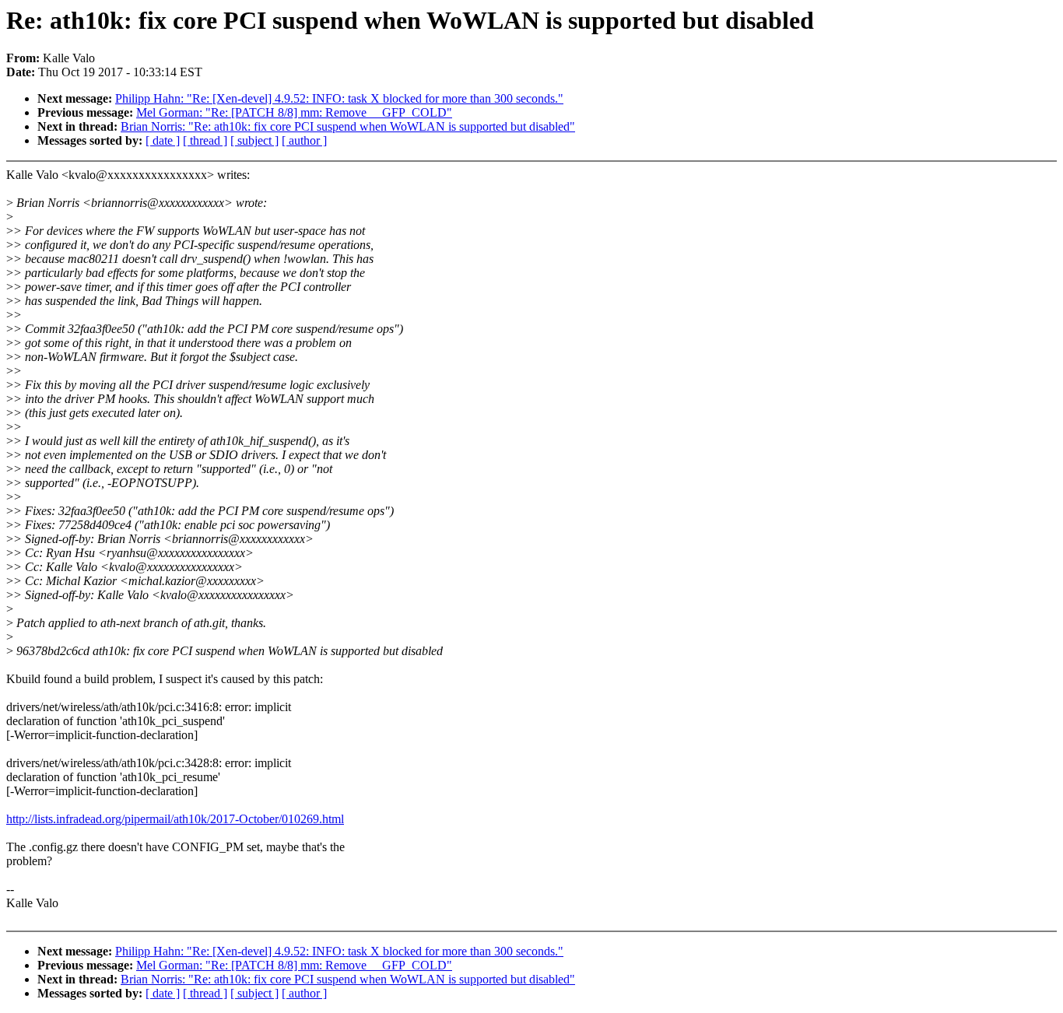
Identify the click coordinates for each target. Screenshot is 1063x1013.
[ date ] (163, 140)
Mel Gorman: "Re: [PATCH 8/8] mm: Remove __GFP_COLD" (294, 112)
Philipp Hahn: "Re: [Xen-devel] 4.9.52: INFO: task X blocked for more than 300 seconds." (339, 98)
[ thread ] (205, 140)
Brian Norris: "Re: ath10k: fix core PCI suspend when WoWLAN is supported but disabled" (348, 126)
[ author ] (304, 140)
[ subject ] (254, 140)
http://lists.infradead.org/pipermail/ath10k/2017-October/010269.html (175, 818)
